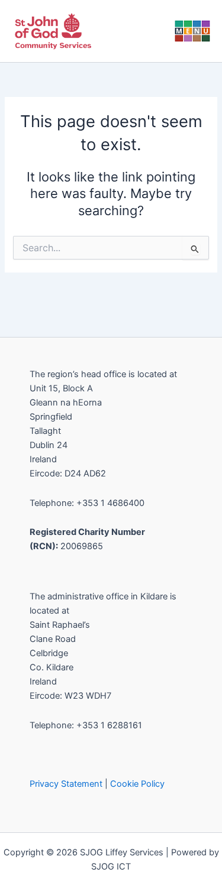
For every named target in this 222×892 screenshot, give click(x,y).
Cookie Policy (137, 784)
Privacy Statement (66, 784)
